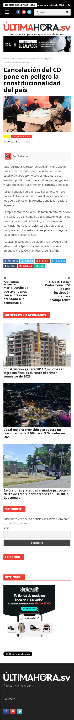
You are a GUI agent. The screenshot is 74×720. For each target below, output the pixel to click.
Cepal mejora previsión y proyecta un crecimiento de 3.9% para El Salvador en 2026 (34, 433)
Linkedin (60, 261)
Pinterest (26, 266)
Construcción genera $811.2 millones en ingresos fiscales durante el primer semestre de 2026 (33, 372)
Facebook (12, 261)
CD (12, 58)
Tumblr (11, 266)
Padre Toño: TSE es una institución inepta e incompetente (58, 291)
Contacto (9, 699)
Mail (41, 266)
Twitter (28, 261)
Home (6, 58)
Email (6, 527)
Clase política (21, 137)
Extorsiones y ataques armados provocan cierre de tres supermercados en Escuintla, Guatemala (36, 494)
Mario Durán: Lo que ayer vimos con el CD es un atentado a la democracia (16, 293)
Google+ (44, 261)
